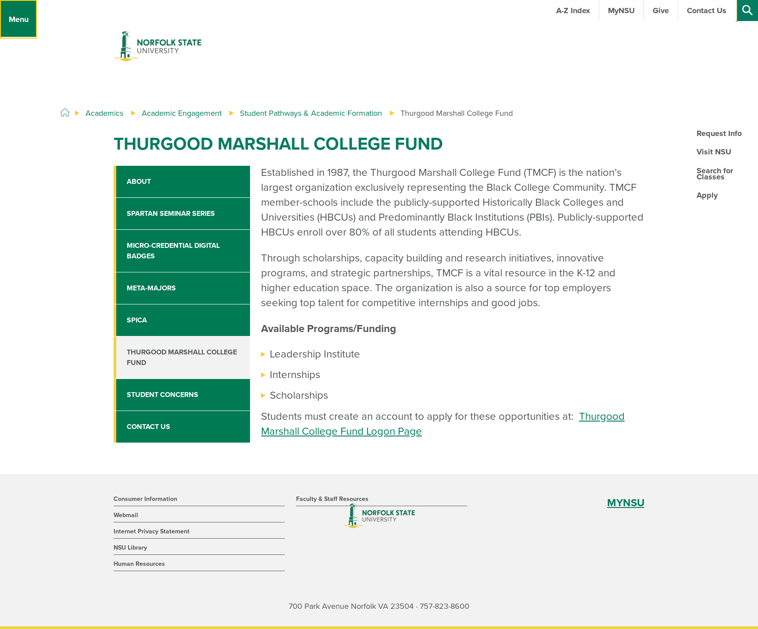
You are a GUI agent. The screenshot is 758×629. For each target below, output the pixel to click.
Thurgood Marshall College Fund (182, 357)
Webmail (126, 515)
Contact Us (148, 426)
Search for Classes (715, 174)
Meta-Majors (151, 288)
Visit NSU (714, 152)
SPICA (137, 320)
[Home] (65, 112)
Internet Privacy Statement (152, 531)
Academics (104, 113)
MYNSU (625, 503)
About (139, 181)
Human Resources (139, 564)
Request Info (719, 133)
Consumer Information (145, 499)
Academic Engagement (182, 113)
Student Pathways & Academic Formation (311, 113)
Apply (707, 195)
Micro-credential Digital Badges (173, 251)
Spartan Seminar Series (171, 213)
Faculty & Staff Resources (332, 499)
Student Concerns (162, 394)
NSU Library (130, 547)
